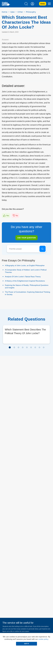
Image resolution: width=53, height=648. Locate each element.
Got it (26, 644)
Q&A (12, 12)
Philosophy (31, 12)
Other (20, 12)
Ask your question (26, 238)
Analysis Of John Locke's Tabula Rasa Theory (23, 277)
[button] (10, 347)
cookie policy (43, 639)
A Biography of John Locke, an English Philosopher (25, 265)
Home (4, 12)
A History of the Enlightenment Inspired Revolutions (25, 281)
